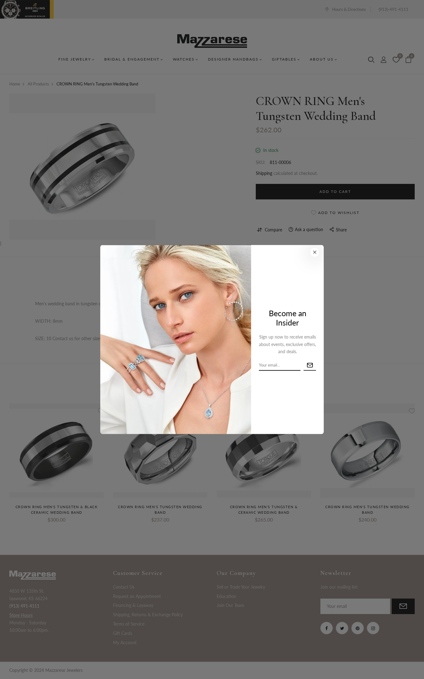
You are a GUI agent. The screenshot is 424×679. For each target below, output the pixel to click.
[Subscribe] (310, 365)
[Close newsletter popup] (314, 252)
